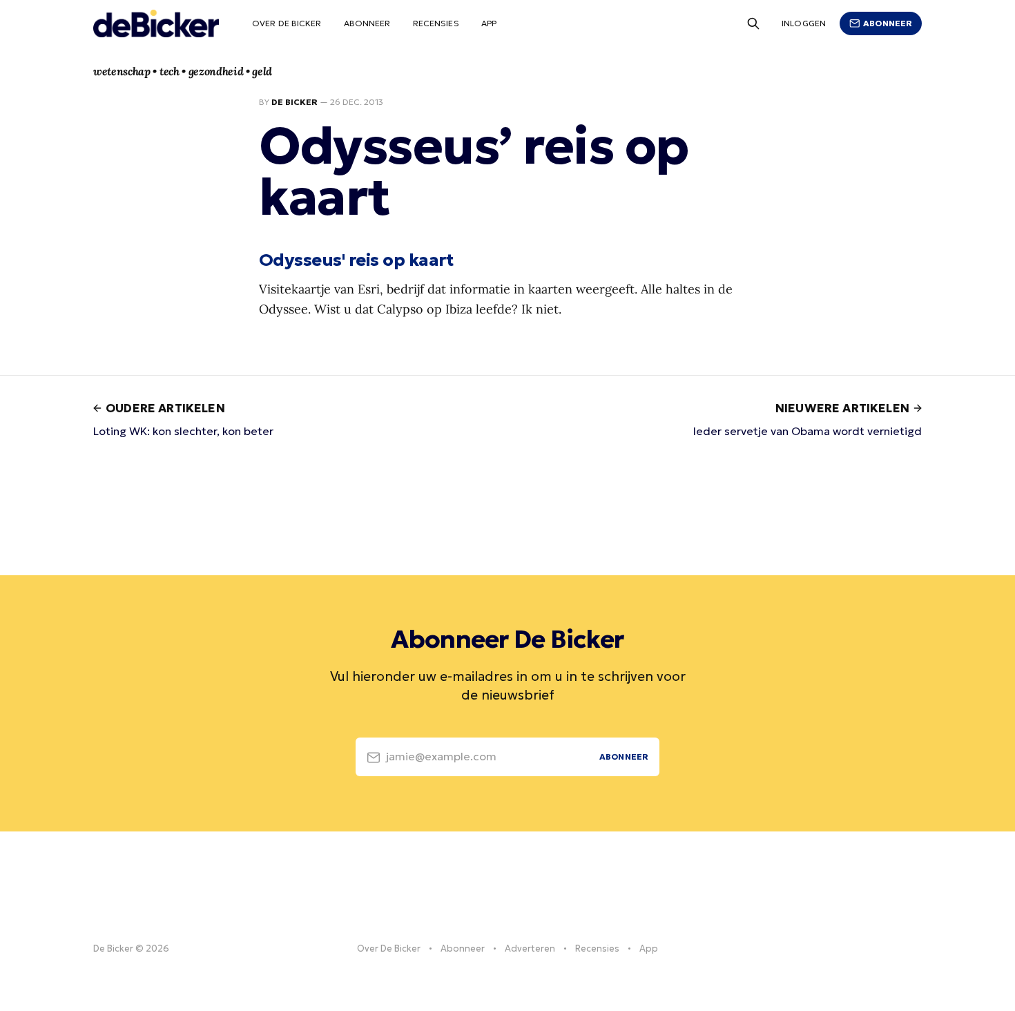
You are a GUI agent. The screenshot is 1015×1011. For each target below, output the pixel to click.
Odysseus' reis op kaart (356, 260)
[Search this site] (753, 23)
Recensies (436, 23)
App (488, 23)
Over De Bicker (287, 23)
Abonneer (367, 23)
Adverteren (530, 948)
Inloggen (804, 23)
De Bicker (294, 102)
